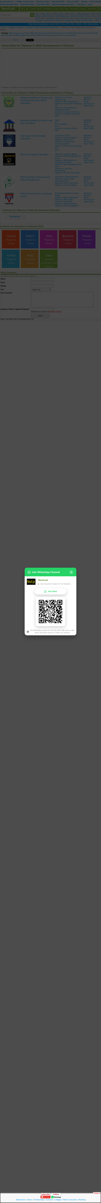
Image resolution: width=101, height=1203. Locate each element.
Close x (97, 1193)
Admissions (21, 1200)
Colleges (57, 1200)
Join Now (52, 591)
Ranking (82, 1200)
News (29, 1200)
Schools (49, 1200)
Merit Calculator (70, 1200)
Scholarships (39, 1200)
